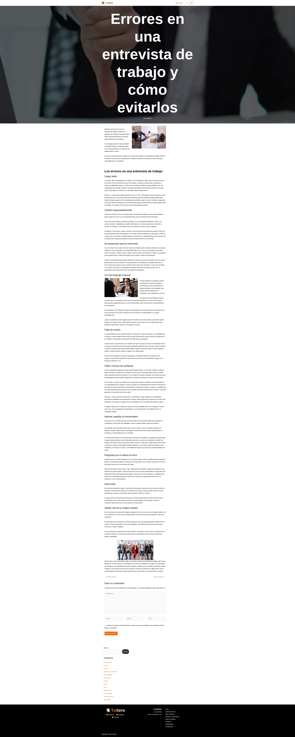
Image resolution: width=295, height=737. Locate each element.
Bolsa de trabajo (170, 719)
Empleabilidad (108, 675)
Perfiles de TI (108, 690)
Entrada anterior (110, 577)
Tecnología (107, 699)
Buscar (106, 648)
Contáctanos (169, 726)
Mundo (106, 681)
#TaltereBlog (169, 724)
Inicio (167, 709)
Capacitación (108, 662)
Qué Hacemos (169, 714)
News (105, 684)
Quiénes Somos (170, 711)
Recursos (168, 721)
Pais (105, 687)
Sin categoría (147, 118)
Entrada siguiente (159, 577)
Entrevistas (107, 678)
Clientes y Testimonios (172, 716)
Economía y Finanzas (110, 671)
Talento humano (109, 696)
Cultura (106, 665)
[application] (183, 3)
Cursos (106, 668)
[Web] (157, 619)
